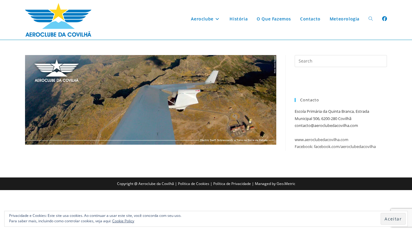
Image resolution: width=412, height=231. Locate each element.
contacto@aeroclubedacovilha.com (326, 125)
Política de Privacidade (232, 183)
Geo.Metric (286, 183)
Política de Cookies (193, 183)
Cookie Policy (123, 220)
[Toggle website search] (370, 19)
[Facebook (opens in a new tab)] (384, 18)
